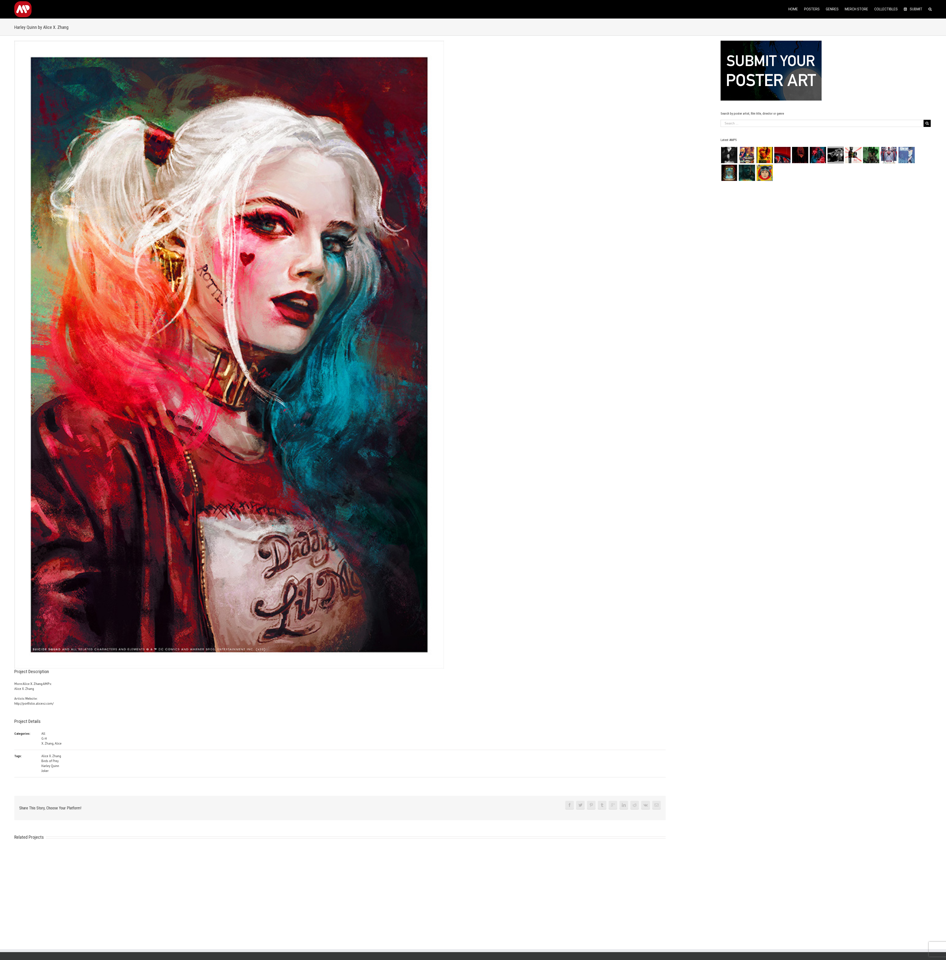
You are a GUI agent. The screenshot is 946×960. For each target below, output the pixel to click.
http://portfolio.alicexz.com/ (34, 703)
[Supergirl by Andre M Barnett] (800, 155)
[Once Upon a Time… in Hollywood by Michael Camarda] (746, 155)
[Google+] (613, 805)
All (43, 734)
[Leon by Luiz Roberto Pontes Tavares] (853, 155)
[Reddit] (634, 805)
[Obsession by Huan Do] (782, 155)
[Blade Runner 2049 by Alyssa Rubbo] (746, 173)
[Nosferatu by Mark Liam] (729, 155)
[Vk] (645, 805)
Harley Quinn (50, 766)
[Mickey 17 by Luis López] (764, 173)
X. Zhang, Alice (51, 743)
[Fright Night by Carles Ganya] (835, 155)
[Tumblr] (602, 805)
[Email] (656, 805)
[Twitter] (580, 805)
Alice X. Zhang (24, 689)
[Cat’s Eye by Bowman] (729, 173)
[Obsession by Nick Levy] (764, 155)
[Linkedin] (624, 805)
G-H (44, 738)
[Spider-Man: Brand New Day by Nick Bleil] (888, 155)
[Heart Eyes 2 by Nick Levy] (817, 155)
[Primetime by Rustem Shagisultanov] (906, 155)
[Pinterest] (591, 805)
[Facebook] (569, 805)
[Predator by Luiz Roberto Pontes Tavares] (870, 155)
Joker (45, 771)
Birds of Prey (50, 761)
